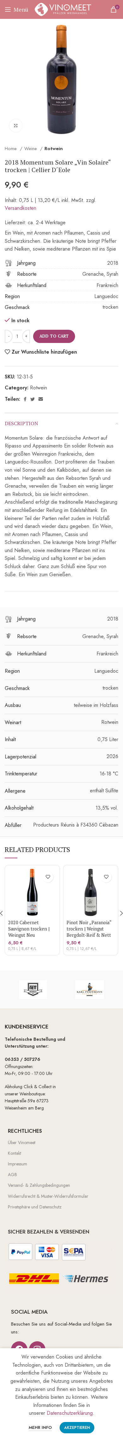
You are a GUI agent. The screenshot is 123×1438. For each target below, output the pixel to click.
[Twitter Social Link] (32, 399)
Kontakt (14, 1153)
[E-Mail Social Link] (41, 399)
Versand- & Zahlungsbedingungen (39, 1185)
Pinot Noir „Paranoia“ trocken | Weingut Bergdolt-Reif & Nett (89, 929)
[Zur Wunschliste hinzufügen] (47, 876)
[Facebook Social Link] (25, 399)
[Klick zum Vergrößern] (15, 125)
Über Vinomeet (21, 1142)
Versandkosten (20, 208)
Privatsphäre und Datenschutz (35, 1207)
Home (11, 148)
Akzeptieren (77, 1427)
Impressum (17, 1164)
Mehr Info (40, 1427)
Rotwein (53, 148)
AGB (12, 1174)
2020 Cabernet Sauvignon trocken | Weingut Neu (29, 929)
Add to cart (54, 336)
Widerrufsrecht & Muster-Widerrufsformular (48, 1196)
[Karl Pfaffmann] (89, 989)
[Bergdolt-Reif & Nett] (33, 989)
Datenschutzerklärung (70, 1413)
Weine (31, 148)
